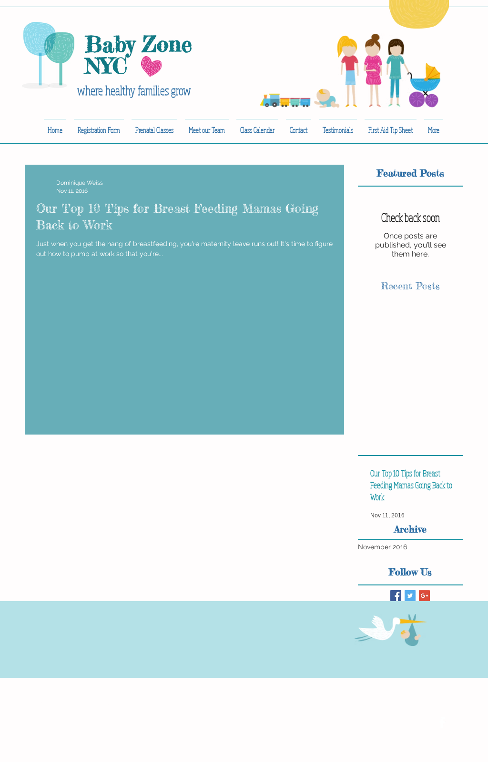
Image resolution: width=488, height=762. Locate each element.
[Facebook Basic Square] (395, 595)
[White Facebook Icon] (441, 722)
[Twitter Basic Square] (410, 595)
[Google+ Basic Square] (424, 595)
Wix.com (171, 703)
